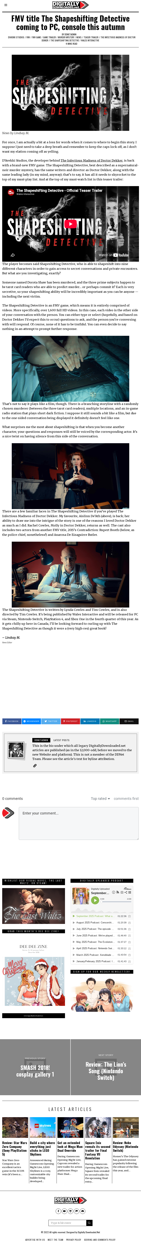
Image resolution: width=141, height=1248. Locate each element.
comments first (126, 798)
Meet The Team (55, 1239)
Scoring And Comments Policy (99, 1239)
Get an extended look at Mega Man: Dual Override (70, 1146)
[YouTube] (64, 1211)
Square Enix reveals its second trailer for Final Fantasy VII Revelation (97, 1150)
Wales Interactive (90, 40)
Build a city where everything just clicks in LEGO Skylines (42, 1148)
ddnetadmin (70, 34)
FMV (28, 37)
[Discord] (82, 1211)
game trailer (49, 37)
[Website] (34, 765)
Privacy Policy (73, 1239)
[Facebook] (58, 1211)
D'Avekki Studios (16, 37)
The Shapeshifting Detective (64, 40)
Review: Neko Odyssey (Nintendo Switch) (125, 1146)
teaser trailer (91, 37)
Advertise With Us (35, 1239)
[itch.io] (70, 1211)
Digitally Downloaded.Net (89, 1232)
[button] (89, 1223)
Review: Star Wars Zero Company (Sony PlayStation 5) (14, 1148)
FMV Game (36, 37)
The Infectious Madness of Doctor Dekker (91, 160)
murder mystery (66, 37)
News (79, 37)
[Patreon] (76, 1211)
